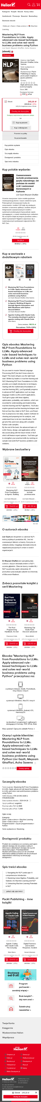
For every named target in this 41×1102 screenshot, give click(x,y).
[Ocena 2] (24, 83)
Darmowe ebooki (8, 21)
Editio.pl (9, 1058)
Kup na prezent (21, 123)
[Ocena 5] (32, 83)
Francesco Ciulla (12, 636)
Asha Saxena (30, 298)
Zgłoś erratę (6, 814)
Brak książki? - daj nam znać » (26, 998)
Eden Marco (12, 321)
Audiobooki (6, 16)
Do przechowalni (20, 138)
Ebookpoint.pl (27, 1061)
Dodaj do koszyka (20, 111)
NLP (21, 821)
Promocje (16, 16)
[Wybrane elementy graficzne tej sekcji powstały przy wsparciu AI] (37, 523)
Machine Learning (26, 819)
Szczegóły (11, 153)
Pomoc (30, 729)
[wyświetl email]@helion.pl (15, 1087)
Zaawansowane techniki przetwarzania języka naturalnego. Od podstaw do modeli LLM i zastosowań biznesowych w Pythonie (27, 183)
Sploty (25, 1068)
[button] (37, 467)
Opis (9, 149)
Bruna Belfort (30, 636)
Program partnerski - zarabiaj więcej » (21, 987)
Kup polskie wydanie (12, 145)
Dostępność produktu (13, 157)
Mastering (24, 69)
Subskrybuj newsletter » (25, 1008)
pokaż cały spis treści (14, 891)
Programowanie (8, 824)
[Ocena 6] (34, 83)
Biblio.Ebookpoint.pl (13, 1071)
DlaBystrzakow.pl (28, 1058)
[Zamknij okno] (36, 1092)
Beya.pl (25, 1065)
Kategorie (6, 12)
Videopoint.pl (11, 1065)
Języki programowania (24, 824)
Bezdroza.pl (11, 1061)
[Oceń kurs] (9, 768)
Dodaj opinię (24, 768)
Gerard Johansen (29, 952)
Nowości (24, 16)
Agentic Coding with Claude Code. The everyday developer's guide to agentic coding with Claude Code (21, 317)
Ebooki (20, 12)
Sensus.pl (26, 1054)
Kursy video (29, 12)
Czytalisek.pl (11, 1068)
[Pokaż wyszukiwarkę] (29, 4)
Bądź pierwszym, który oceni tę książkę (29, 86)
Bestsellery (33, 16)
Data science (13, 819)
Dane (4, 819)
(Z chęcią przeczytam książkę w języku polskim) (28, 76)
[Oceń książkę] (28, 83)
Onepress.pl (11, 1054)
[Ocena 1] (21, 83)
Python (5, 826)
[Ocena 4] (29, 83)
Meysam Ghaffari (26, 62)
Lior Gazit (30, 60)
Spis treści (11, 161)
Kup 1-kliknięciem (20, 128)
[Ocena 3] (27, 83)
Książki (14, 12)
